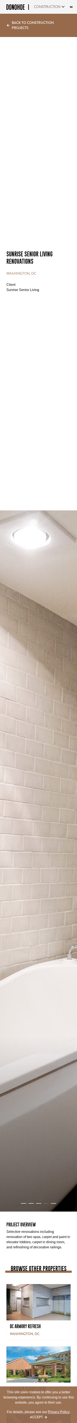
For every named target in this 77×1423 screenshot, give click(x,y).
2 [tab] (31, 1203)
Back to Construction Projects (33, 25)
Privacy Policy (58, 1412)
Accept (36, 1417)
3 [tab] (38, 1203)
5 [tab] (53, 1203)
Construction (47, 7)
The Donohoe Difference (70, 7)
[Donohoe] (17, 7)
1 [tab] (23, 1203)
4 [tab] (46, 1203)
